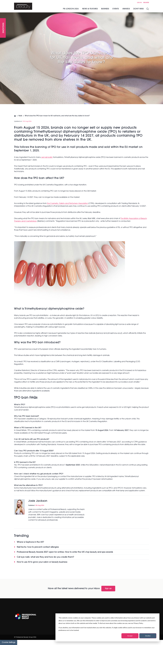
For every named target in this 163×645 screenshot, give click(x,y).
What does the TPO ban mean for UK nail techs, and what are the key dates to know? (57, 116)
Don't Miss (138, 9)
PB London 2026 (71, 9)
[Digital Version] (2, 13)
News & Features (90, 9)
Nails (20, 116)
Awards (126, 9)
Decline (147, 636)
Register (146, 2)
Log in (139, 2)
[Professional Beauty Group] (25, 616)
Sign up (108, 588)
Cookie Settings (8, 642)
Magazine (3, 28)
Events (116, 9)
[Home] (23, 6)
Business (105, 9)
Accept (130, 636)
